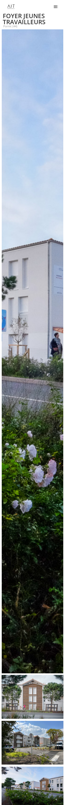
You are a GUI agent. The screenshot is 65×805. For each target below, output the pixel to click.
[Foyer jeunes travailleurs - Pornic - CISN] (32, 718)
